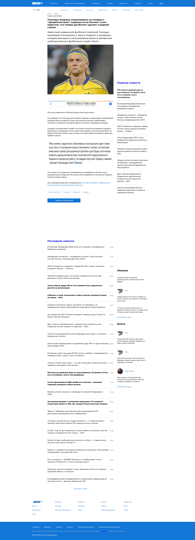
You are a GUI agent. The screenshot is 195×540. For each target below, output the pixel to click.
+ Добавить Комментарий (64, 200)
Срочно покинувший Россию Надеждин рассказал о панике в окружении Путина (131, 190)
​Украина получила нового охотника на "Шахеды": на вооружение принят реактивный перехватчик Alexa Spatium (132, 164)
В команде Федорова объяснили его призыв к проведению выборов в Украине (131, 106)
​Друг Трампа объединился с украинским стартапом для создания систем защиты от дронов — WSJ (129, 177)
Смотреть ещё (80, 489)
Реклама (70, 527)
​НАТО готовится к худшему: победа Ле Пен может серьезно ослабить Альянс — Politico (132, 128)
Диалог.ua (104, 531)
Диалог (49, 13)
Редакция (47, 527)
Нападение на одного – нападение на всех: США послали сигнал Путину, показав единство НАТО (132, 117)
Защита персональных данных (109, 527)
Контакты (59, 527)
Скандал (86, 192)
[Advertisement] (80, 219)
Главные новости (128, 82)
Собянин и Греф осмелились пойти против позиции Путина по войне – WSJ (132, 151)
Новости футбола (54, 192)
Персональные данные (86, 527)
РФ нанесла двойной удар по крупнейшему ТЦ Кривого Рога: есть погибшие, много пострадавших (131, 93)
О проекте (35, 527)
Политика (66, 192)
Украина (56, 13)
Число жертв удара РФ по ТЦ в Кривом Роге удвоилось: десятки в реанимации (132, 140)
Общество (76, 192)
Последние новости (60, 241)
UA (34, 10)
